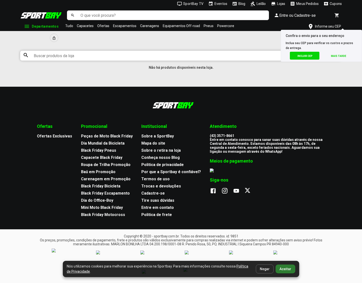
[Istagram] (227, 191)
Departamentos (45, 26)
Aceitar (285, 269)
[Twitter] (250, 191)
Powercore (225, 26)
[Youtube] (239, 191)
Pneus (209, 26)
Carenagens (149, 26)
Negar (265, 269)
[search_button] (72, 15)
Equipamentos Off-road (181, 26)
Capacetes (85, 26)
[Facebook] (215, 191)
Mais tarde (338, 56)
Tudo (69, 26)
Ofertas (103, 26)
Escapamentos (124, 26)
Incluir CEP (305, 56)
